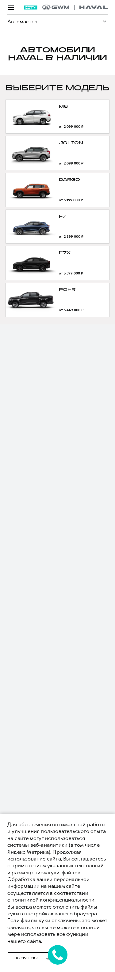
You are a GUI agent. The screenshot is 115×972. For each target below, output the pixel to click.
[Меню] (11, 7)
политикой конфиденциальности (52, 899)
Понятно (25, 958)
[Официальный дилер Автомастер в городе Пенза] (75, 7)
